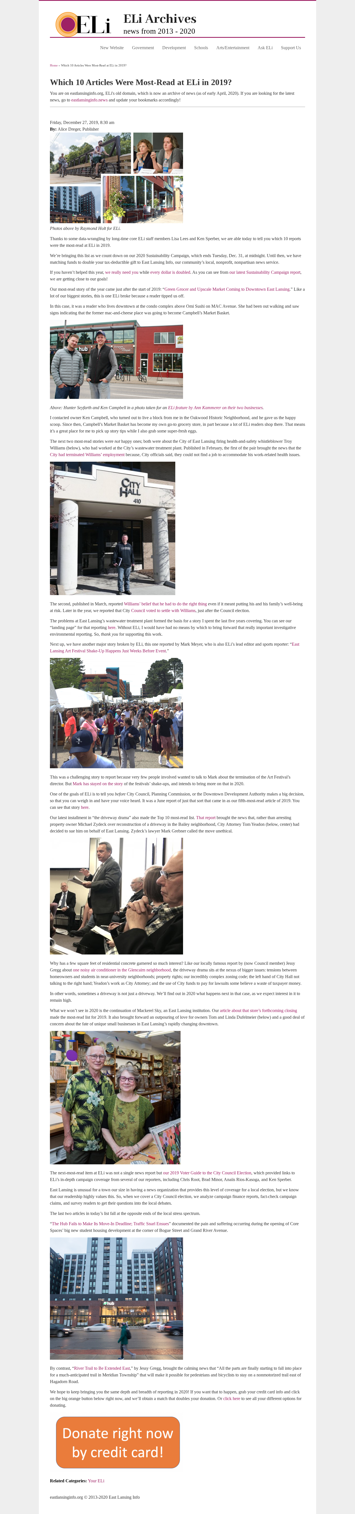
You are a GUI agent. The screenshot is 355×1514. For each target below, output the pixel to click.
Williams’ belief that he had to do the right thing (165, 603)
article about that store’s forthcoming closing (258, 1010)
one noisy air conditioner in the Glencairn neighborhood (122, 970)
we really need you (121, 272)
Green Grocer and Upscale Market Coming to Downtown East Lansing (227, 289)
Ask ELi (265, 47)
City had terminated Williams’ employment (87, 454)
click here (231, 1398)
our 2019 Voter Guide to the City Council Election (207, 1172)
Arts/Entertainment (232, 47)
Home (54, 65)
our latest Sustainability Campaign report (264, 272)
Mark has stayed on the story (98, 783)
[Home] (86, 35)
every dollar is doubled (170, 272)
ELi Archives (159, 19)
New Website (112, 47)
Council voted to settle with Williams (163, 610)
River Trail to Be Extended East (102, 1368)
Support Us (291, 47)
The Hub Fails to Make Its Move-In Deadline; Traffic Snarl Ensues (110, 1223)
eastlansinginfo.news (89, 100)
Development (174, 47)
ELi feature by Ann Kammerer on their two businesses (215, 407)
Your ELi (96, 1480)
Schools (201, 47)
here (111, 627)
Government (143, 47)
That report (205, 817)
